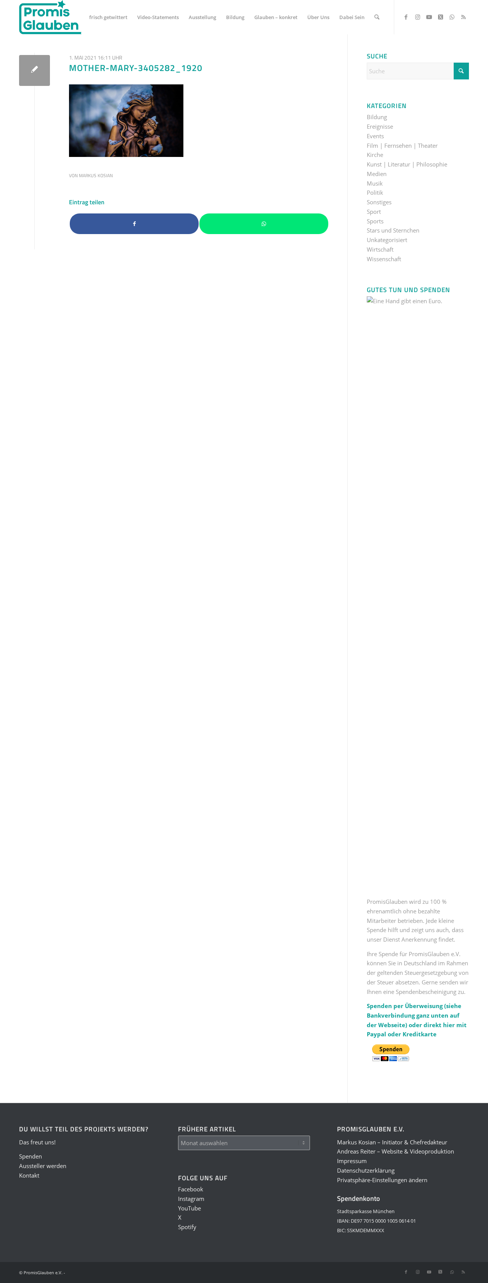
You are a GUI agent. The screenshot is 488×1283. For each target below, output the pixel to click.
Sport (374, 211)
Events (375, 136)
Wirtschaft (380, 249)
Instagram (191, 1198)
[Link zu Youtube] (429, 17)
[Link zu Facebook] (406, 17)
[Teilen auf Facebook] (134, 223)
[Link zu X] (440, 17)
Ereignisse (380, 126)
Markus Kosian (96, 175)
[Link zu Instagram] (417, 17)
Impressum (352, 1161)
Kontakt (29, 1175)
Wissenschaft (384, 259)
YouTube (189, 1208)
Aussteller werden (42, 1166)
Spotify (187, 1227)
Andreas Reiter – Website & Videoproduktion (395, 1151)
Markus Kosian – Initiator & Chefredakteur (392, 1142)
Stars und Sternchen (393, 230)
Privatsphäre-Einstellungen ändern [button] (382, 1180)
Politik (375, 192)
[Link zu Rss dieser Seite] (463, 17)
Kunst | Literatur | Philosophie (407, 164)
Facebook (190, 1189)
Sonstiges (379, 202)
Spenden (30, 1156)
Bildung (377, 117)
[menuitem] (108, 17)
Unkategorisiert (387, 240)
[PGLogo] (50, 17)
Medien (377, 174)
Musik (375, 183)
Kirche (375, 154)
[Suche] (376, 17)
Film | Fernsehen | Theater (402, 145)
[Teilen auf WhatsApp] (263, 223)
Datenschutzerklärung (366, 1170)
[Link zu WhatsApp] (452, 17)
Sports (375, 221)
